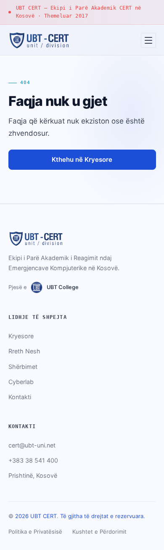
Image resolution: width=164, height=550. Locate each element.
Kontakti (19, 396)
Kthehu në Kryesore (82, 159)
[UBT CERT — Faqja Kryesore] (38, 40)
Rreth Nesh (24, 351)
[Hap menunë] (148, 40)
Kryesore (21, 335)
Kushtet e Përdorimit (99, 531)
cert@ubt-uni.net (32, 445)
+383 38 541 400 (33, 460)
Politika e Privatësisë (35, 531)
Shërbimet (22, 366)
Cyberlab (21, 381)
